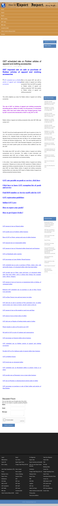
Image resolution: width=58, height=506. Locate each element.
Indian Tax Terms (33, 488)
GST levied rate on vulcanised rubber (13, 362)
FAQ (44, 462)
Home (2, 9)
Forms (3, 471)
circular (17, 493)
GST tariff (17, 486)
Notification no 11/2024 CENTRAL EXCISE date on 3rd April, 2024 (49, 133)
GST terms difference (47, 488)
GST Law (17, 481)
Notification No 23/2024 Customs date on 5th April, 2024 (49, 156)
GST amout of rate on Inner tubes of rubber (15, 316)
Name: (4, 404)
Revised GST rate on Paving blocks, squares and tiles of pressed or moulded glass (49, 224)
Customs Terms (18, 476)
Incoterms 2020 (5, 28)
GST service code (47, 483)
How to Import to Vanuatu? (49, 265)
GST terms (17, 488)
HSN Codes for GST (47, 481)
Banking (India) (46, 466)
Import (2, 12)
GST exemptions (5, 486)
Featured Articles (48, 218)
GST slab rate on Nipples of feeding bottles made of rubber (19, 321)
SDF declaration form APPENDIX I (48, 257)
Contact (3, 34)
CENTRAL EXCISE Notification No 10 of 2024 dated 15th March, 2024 (49, 139)
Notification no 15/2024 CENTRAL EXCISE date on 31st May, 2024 (49, 109)
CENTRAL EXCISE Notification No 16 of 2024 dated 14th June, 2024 (49, 103)
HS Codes (4, 481)
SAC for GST (4, 483)
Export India (32, 459)
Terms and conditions (33, 495)
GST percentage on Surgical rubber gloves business (17, 338)
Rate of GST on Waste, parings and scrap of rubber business (19, 237)
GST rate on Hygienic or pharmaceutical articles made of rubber (20, 380)
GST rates (3, 22)
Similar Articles (47, 45)
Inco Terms (17, 459)
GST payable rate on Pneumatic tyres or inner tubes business (19, 375)
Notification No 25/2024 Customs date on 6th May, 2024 (49, 144)
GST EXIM (4, 488)
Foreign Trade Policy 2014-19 (35, 471)
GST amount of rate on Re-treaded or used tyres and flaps (18, 310)
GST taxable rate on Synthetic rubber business (15, 231)
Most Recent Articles (48, 98)
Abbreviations (4, 459)
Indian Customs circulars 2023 (35, 490)
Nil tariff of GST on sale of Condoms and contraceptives (18, 332)
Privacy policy (32, 493)
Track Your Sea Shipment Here (49, 166)
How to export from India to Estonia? (49, 261)
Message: (4, 412)
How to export (18, 471)
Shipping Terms (32, 474)
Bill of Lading (4, 18)
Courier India (46, 490)
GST (16, 478)
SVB (30, 478)
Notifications (4, 478)
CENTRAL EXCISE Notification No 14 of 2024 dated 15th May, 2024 (49, 115)
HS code (45, 464)
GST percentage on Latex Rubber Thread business (16, 259)
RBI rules (3, 25)
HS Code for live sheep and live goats (49, 244)
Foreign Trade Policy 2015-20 (21, 464)
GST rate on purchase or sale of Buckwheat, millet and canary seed (49, 231)
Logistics (31, 483)
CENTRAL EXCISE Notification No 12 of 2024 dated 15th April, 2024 (49, 127)
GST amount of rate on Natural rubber (13, 226)
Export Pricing (47, 240)
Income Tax (45, 469)
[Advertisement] (22, 47)
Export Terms (4, 476)
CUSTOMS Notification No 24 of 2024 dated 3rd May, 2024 (49, 150)
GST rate (19, 66)
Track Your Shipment (47, 457)
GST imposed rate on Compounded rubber (14, 243)
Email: (3, 408)
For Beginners (32, 457)
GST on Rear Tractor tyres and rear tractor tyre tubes (17, 297)
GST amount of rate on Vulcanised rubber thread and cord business (21, 248)
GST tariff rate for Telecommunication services (48, 270)
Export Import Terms (19, 462)
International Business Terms (49, 476)
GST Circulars (46, 486)
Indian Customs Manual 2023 (8, 31)
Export (2, 15)
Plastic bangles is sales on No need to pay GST (16, 327)
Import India (45, 459)
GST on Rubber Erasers (9, 356)
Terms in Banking (19, 474)
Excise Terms (32, 476)
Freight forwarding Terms (48, 471)
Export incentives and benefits (35, 462)
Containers (31, 469)
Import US (4, 462)
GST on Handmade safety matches (12, 254)
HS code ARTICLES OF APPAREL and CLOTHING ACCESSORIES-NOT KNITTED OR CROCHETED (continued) (49, 250)
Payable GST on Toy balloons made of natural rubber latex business (21, 351)
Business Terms (5, 474)
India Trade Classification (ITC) (8, 469)
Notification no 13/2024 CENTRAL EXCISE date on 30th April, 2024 (49, 121)
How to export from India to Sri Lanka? (49, 236)
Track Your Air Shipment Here (49, 161)
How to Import (18, 469)
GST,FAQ (31, 481)
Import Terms (46, 474)
